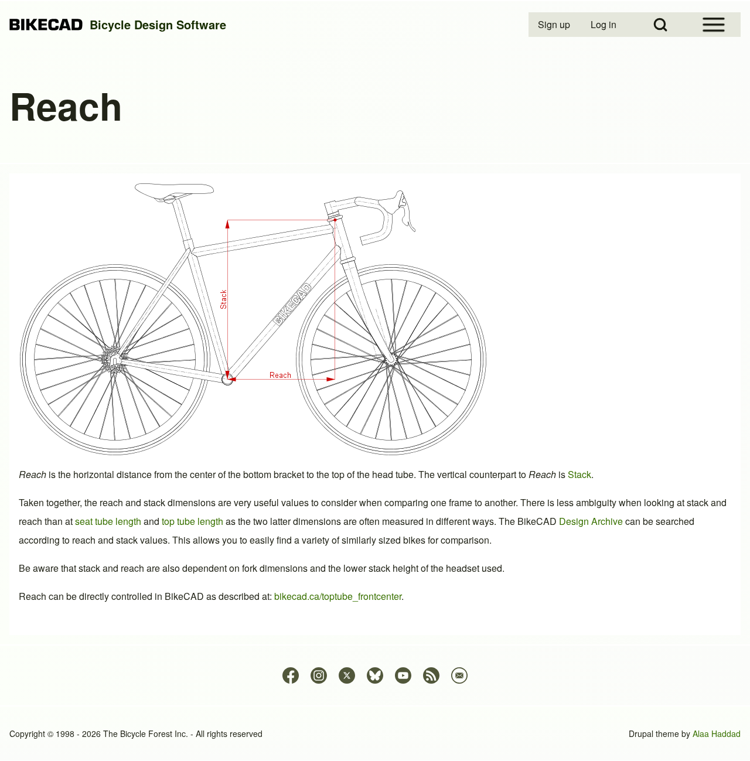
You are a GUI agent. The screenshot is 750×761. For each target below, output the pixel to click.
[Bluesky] (375, 675)
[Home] (46, 25)
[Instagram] (318, 675)
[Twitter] (347, 675)
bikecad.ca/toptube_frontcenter (337, 596)
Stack (579, 474)
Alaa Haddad (717, 733)
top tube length (192, 521)
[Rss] (431, 675)
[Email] (459, 675)
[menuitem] (555, 24)
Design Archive (591, 521)
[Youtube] (403, 675)
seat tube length (108, 521)
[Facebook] (290, 675)
